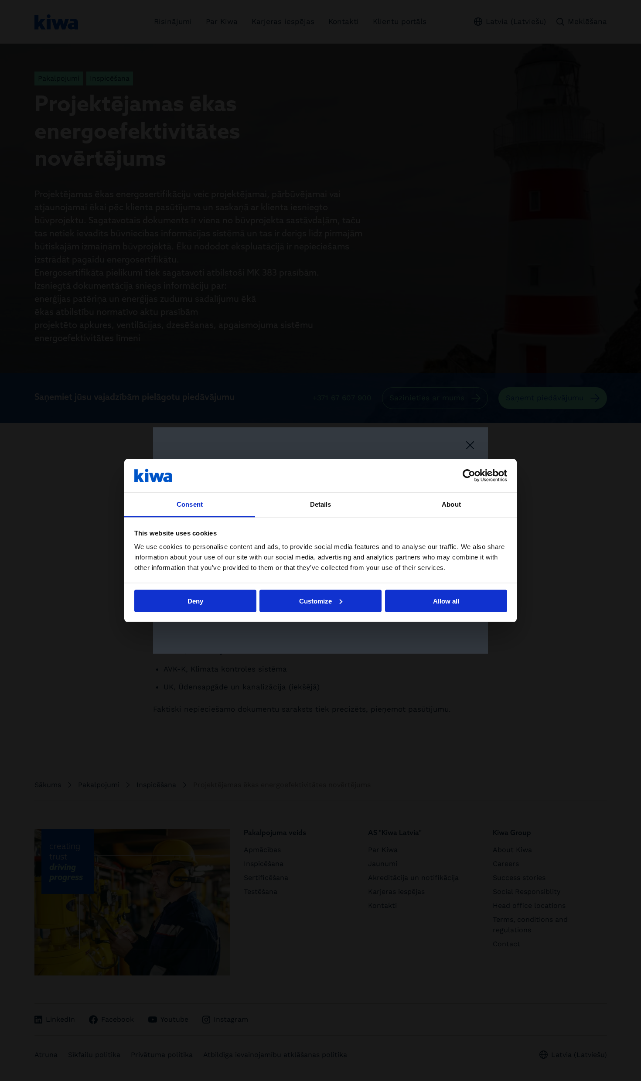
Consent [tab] (190, 504)
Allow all (446, 600)
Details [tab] (320, 504)
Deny (195, 600)
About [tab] (451, 504)
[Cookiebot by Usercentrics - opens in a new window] (469, 475)
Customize (315, 600)
